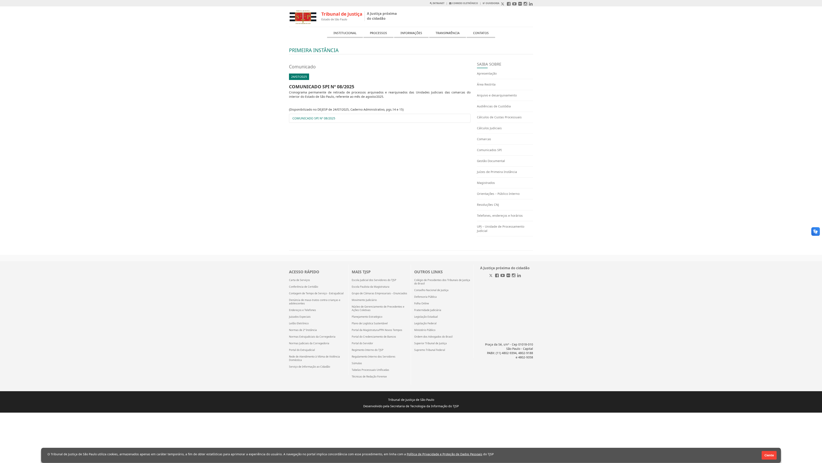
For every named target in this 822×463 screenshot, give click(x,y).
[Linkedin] (519, 276)
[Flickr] (508, 276)
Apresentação (487, 73)
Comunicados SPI (489, 150)
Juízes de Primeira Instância (497, 172)
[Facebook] (497, 276)
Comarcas (484, 139)
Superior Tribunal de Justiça (430, 343)
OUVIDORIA (492, 3)
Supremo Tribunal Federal (429, 350)
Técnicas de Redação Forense (369, 376)
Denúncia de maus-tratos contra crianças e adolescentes (314, 301)
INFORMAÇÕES (411, 33)
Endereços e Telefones (302, 310)
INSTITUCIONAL (345, 33)
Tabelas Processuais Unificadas (370, 370)
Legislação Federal (425, 323)
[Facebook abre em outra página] (508, 4)
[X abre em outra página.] (503, 4)
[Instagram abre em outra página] (525, 4)
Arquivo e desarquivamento (497, 95)
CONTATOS (481, 33)
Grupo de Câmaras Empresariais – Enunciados (379, 293)
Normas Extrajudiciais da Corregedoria (312, 336)
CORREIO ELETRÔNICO (464, 3)
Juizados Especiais (300, 317)
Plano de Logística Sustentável (370, 323)
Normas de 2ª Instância (303, 330)
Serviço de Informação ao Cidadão (309, 366)
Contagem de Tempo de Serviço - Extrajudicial (316, 293)
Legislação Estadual (426, 317)
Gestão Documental (491, 161)
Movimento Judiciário (364, 300)
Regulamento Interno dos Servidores (373, 356)
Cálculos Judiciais (489, 128)
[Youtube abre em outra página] (514, 4)
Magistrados (486, 183)
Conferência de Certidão (303, 287)
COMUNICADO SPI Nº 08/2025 (313, 118)
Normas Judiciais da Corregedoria (309, 343)
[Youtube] (502, 276)
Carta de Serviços (299, 280)
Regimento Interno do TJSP (367, 350)
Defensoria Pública (425, 297)
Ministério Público (424, 330)
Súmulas (357, 363)
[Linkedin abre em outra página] (531, 4)
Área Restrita (486, 84)
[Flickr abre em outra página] (520, 4)
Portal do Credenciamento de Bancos (374, 336)
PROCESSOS (378, 33)
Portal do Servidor (362, 343)
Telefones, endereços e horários (500, 215)
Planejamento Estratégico (367, 317)
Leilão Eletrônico (299, 323)
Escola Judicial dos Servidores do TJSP (374, 280)
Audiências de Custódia (494, 106)
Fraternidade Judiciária (427, 310)
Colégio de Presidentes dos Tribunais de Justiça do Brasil (442, 281)
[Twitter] (491, 276)
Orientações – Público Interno (498, 194)
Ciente (769, 455)
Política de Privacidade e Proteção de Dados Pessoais (444, 454)
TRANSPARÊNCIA (448, 33)
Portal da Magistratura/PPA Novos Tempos (377, 330)
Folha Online (421, 303)
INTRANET (438, 3)
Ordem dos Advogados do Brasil (433, 336)
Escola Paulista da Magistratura (370, 287)
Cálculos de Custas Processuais (499, 117)
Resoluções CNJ (488, 205)
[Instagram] (513, 276)
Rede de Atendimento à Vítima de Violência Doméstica (314, 358)
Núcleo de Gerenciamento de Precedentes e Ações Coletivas (378, 308)
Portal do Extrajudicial (302, 350)
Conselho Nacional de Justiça (431, 290)
